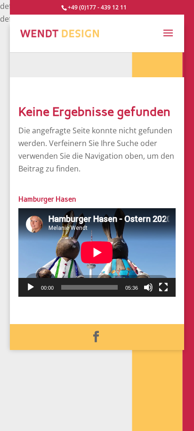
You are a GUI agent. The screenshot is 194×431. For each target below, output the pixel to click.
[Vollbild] (163, 287)
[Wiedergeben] (30, 287)
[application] (97, 252)
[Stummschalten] (148, 287)
